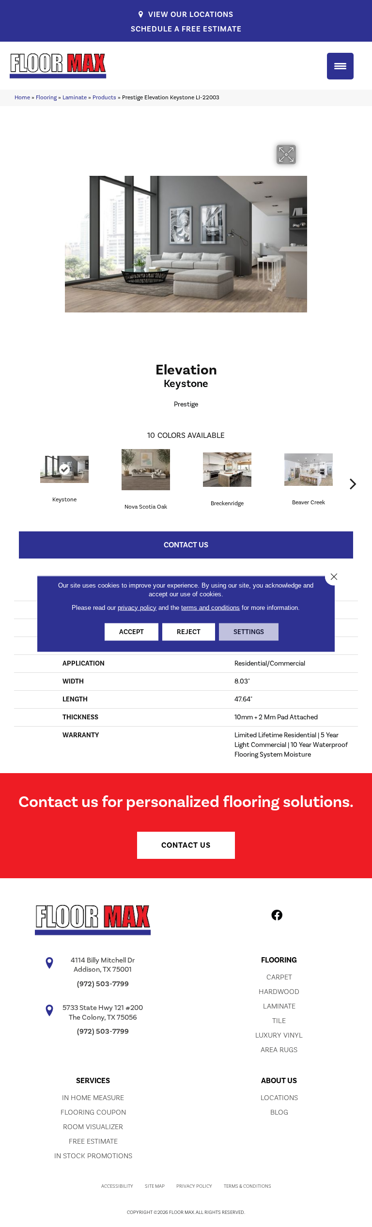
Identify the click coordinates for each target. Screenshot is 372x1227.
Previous (19, 469)
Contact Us (186, 545)
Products (104, 97)
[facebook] (276, 917)
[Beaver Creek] (308, 469)
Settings (248, 631)
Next (353, 469)
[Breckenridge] (227, 469)
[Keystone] (64, 469)
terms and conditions (210, 607)
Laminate (74, 97)
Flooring (46, 97)
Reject (189, 631)
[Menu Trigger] (340, 66)
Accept (131, 631)
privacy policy (137, 607)
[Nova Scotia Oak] (145, 470)
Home (22, 97)
